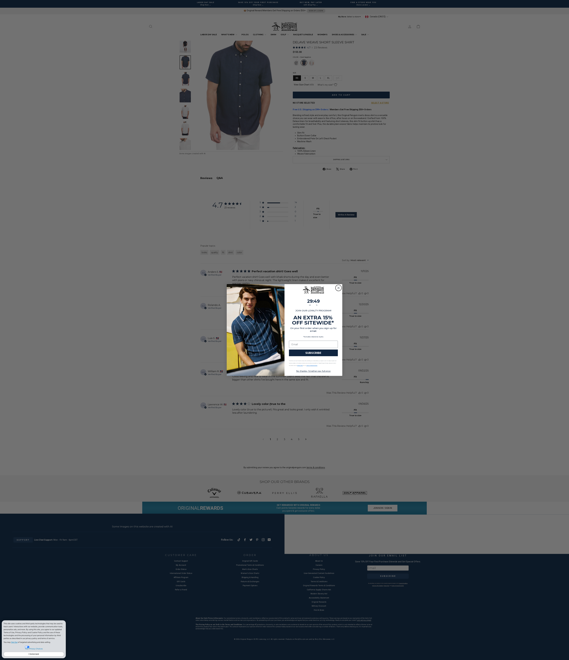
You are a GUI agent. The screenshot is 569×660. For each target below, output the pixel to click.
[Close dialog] (338, 287)
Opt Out (14, 642)
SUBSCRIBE (313, 353)
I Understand (33, 654)
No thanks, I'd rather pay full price (313, 371)
